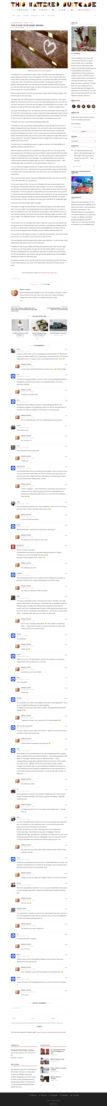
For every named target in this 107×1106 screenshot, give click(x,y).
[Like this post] (42, 284)
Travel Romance (16, 278)
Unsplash (48, 71)
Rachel (19, 883)
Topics (42, 15)
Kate (18, 446)
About (18, 15)
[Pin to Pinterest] (47, 284)
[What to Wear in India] (44, 1061)
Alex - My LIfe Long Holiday (24, 726)
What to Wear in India (57, 1059)
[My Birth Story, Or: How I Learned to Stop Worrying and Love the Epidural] (20, 325)
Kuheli (18, 425)
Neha (18, 817)
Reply (66, 349)
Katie (18, 501)
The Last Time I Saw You (49, 273)
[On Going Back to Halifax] (58, 325)
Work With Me (50, 15)
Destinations (34, 15)
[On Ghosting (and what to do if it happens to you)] (44, 1052)
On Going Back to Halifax (58, 333)
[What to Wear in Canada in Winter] (44, 1070)
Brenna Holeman (20, 27)
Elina (18, 596)
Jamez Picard (38, 71)
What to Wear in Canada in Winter (58, 1068)
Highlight (26, 22)
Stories (31, 22)
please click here (16, 1087)
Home (13, 15)
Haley (18, 677)
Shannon (19, 573)
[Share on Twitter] (45, 284)
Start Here (26, 15)
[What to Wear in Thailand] (44, 1079)
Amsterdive (20, 545)
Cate (18, 374)
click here (87, 95)
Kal (18, 934)
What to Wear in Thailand (56, 1077)
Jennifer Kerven (21, 908)
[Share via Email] (48, 284)
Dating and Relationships (16, 22)
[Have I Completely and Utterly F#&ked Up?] (39, 325)
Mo (17, 789)
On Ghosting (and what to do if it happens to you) (58, 1051)
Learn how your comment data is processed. (51, 1032)
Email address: (76, 124)
